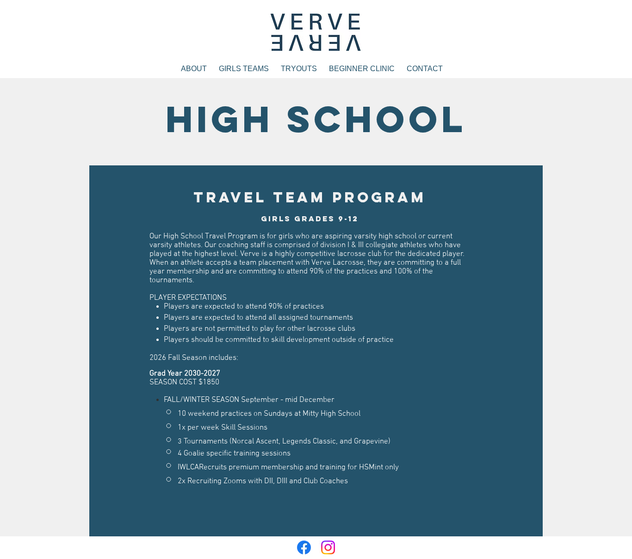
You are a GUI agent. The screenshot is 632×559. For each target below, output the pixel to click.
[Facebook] (304, 547)
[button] (244, 68)
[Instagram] (328, 547)
